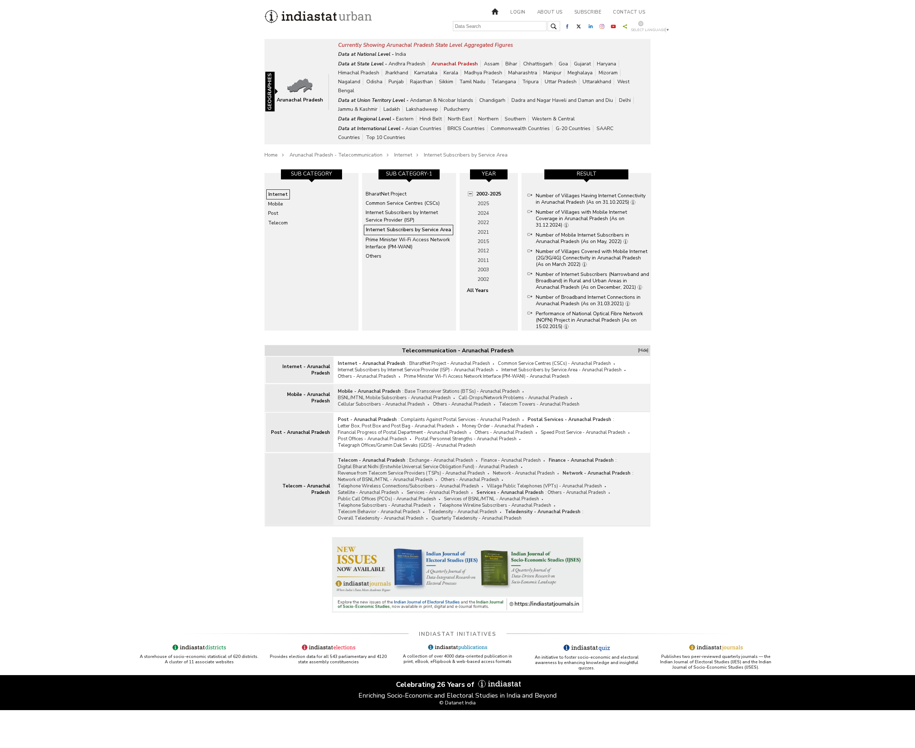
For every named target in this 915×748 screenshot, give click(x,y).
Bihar (511, 63)
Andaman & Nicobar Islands (441, 100)
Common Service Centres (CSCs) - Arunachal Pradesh (554, 363)
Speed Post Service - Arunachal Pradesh (583, 432)
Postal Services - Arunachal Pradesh (569, 419)
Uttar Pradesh (561, 81)
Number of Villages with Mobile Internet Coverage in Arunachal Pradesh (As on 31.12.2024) (581, 218)
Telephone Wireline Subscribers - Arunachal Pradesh (495, 505)
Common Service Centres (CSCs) (403, 203)
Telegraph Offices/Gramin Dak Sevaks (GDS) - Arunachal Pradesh (407, 445)
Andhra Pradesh (407, 63)
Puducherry (457, 109)
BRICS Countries (466, 128)
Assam (491, 63)
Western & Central (553, 118)
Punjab (396, 81)
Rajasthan (421, 81)
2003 (483, 269)
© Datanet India (457, 702)
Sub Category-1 (409, 173)
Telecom (278, 222)
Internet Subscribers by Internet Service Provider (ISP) (402, 216)
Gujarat (582, 63)
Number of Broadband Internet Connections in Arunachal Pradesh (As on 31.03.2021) (588, 300)
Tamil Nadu (472, 81)
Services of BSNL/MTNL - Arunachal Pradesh (491, 499)
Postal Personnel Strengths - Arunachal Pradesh (465, 439)
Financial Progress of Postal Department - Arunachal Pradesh (402, 432)
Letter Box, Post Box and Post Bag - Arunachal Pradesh (396, 426)
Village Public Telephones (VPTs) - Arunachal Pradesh (544, 486)
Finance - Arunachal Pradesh (511, 460)
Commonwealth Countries (520, 128)
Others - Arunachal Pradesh (367, 376)
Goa (563, 63)
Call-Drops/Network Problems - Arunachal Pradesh (513, 398)
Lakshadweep (422, 109)
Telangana (503, 81)
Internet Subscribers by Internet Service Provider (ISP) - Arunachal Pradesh (416, 370)
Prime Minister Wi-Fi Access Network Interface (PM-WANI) (408, 243)
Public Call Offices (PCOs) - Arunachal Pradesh (387, 499)
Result (587, 173)
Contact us (629, 12)
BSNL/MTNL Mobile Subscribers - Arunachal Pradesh (394, 398)
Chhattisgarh (538, 63)
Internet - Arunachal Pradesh (306, 369)
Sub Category (311, 173)
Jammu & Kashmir (357, 109)
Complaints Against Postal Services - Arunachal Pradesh (460, 419)
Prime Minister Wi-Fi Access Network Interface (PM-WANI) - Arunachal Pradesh (486, 376)
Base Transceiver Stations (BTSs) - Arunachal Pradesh (462, 391)
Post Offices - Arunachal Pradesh (372, 439)
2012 (483, 250)
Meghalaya (580, 72)
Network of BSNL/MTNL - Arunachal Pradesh (385, 479)
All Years (477, 290)
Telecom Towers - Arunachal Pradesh (539, 404)
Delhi (625, 100)
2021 (483, 232)
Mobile (275, 203)
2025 (483, 203)
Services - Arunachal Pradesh (438, 492)
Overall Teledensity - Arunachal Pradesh (381, 518)
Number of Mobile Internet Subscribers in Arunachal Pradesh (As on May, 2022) (582, 238)
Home (271, 155)
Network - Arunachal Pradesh (524, 473)
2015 (483, 241)
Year (489, 173)
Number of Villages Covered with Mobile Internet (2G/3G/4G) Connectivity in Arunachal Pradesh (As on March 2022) (591, 258)
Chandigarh (492, 100)
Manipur (552, 72)
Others (373, 256)
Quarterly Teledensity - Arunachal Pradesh (476, 518)
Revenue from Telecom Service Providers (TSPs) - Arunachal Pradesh (411, 473)
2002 (483, 279)
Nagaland (349, 81)
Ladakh (392, 109)
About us (550, 12)
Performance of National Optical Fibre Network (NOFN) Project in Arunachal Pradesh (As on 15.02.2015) (589, 320)
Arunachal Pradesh (454, 63)
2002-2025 (488, 193)
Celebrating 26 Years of (436, 684)
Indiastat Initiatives (457, 634)
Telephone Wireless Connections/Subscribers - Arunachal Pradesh (408, 486)
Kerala (451, 72)
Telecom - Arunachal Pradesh (306, 489)
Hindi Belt (431, 118)
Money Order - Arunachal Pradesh (498, 426)
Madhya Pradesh (483, 72)
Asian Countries (423, 128)
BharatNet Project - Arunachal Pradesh (449, 363)
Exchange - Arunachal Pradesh (441, 460)
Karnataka (425, 72)
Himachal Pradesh (358, 72)
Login (517, 12)
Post (273, 213)
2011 (483, 260)
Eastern (405, 118)
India (400, 54)
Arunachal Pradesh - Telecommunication (336, 155)
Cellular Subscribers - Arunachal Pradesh (381, 404)
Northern (488, 118)
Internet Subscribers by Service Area (466, 155)
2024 (483, 213)
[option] (311, 251)
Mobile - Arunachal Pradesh (308, 397)
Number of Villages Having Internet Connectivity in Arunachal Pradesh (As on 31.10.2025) (591, 198)
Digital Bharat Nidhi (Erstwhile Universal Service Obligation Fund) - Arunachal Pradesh (428, 467)
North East (460, 118)
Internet (403, 155)
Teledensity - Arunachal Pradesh (462, 512)
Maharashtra (522, 72)
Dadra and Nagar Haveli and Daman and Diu (562, 100)
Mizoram (608, 72)
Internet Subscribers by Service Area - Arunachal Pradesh (561, 370)
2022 (483, 222)
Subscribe (588, 12)
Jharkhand (396, 72)
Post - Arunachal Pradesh (300, 432)
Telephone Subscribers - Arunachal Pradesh (384, 505)
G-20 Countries (573, 128)
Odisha (374, 81)
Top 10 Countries (385, 137)
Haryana (606, 63)
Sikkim (446, 81)
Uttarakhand (597, 81)
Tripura (530, 81)
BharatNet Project (386, 193)
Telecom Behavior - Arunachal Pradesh (379, 512)
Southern (515, 118)
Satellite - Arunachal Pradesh (368, 492)
